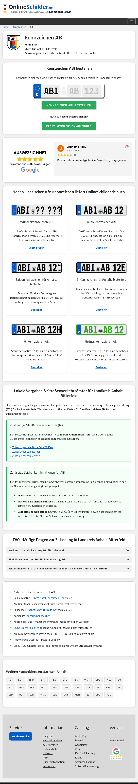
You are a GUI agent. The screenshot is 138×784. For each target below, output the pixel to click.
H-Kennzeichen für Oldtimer (41, 610)
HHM (31, 679)
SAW (55, 687)
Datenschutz (50, 749)
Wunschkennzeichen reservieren (54, 598)
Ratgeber (48, 736)
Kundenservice (21, 736)
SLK (88, 687)
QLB (11, 694)
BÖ (119, 679)
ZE (98, 687)
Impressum (49, 766)
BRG (108, 687)
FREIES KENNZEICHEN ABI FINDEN (69, 126)
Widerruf (48, 753)
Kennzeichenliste (52, 740)
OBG (98, 679)
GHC (64, 679)
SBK (55, 694)
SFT (66, 687)
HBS (21, 687)
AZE (109, 694)
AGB (45, 757)
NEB (109, 679)
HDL (32, 687)
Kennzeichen (19, 27)
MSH (77, 694)
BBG (98, 694)
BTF (43, 679)
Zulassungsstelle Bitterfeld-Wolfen (32, 447)
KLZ (54, 679)
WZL (43, 687)
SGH (77, 687)
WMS (43, 694)
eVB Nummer (50, 745)
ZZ (88, 694)
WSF (86, 679)
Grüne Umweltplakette (26, 628)
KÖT (20, 679)
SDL (11, 687)
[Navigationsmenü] (131, 21)
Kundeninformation (54, 762)
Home (6, 27)
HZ (10, 679)
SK (118, 687)
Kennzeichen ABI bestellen (69, 105)
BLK (21, 694)
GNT (65, 694)
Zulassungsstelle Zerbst (26, 456)
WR (32, 694)
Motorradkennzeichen (38, 616)
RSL (76, 679)
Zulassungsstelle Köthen (26, 452)
